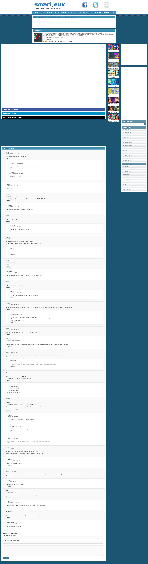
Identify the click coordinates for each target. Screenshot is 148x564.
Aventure (63, 12)
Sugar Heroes (125, 176)
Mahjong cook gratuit (127, 145)
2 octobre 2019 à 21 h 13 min (12, 492)
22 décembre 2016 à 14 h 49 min (16, 173)
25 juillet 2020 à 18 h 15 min (11, 513)
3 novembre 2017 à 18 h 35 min (12, 448)
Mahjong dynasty (126, 147)
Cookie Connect (126, 187)
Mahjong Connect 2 (127, 155)
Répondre (8, 158)
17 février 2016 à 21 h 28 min (13, 206)
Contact (10, 562)
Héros (80, 12)
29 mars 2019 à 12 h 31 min (16, 362)
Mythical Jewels (126, 189)
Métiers (91, 12)
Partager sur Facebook (10, 109)
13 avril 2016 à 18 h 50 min (11, 238)
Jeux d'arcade (52, 17)
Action (43, 12)
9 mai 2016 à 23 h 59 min (12, 272)
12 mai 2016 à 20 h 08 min (11, 283)
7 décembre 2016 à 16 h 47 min (12, 352)
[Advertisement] (74, 23)
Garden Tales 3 (126, 169)
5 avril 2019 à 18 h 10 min (11, 471)
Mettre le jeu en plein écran (12, 117)
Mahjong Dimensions (127, 142)
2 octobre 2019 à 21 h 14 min (13, 502)
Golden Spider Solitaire (127, 153)
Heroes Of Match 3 (126, 179)
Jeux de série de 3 (62, 17)
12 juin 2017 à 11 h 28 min (12, 416)
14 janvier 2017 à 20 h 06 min (12, 374)
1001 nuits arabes (126, 150)
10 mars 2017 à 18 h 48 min (16, 314)
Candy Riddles (125, 182)
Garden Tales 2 (126, 171)
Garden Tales (125, 174)
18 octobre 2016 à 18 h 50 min (13, 340)
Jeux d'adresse (43, 17)
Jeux (36, 17)
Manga (85, 12)
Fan (85, 5)
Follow (95, 5)
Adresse (49, 12)
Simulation (106, 12)
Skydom (124, 184)
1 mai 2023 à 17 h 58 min (12, 523)
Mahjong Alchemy (126, 134)
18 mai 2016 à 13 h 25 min (15, 292)
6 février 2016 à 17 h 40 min (12, 185)
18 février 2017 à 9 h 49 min (12, 386)
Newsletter (106, 5)
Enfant (70, 12)
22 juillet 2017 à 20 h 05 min (12, 438)
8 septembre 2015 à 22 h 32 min (12, 153)
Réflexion (98, 12)
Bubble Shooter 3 (126, 158)
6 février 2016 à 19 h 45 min (11, 196)
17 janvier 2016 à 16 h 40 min (16, 163)
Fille (75, 12)
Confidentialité (18, 562)
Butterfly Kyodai (126, 137)
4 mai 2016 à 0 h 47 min (11, 262)
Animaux (56, 12)
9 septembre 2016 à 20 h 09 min (12, 329)
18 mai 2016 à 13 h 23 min (15, 250)
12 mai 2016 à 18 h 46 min (15, 226)
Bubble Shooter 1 (126, 140)
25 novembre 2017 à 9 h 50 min (13, 460)
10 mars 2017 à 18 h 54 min (11, 399)
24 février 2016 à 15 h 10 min (12, 216)
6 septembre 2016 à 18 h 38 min (12, 304)
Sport (112, 12)
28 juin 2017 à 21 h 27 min (15, 426)
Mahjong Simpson (126, 132)
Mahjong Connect (126, 129)
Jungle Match (125, 166)
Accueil (37, 12)
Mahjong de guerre (126, 160)
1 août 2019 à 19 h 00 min (12, 481)
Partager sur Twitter (10, 113)
